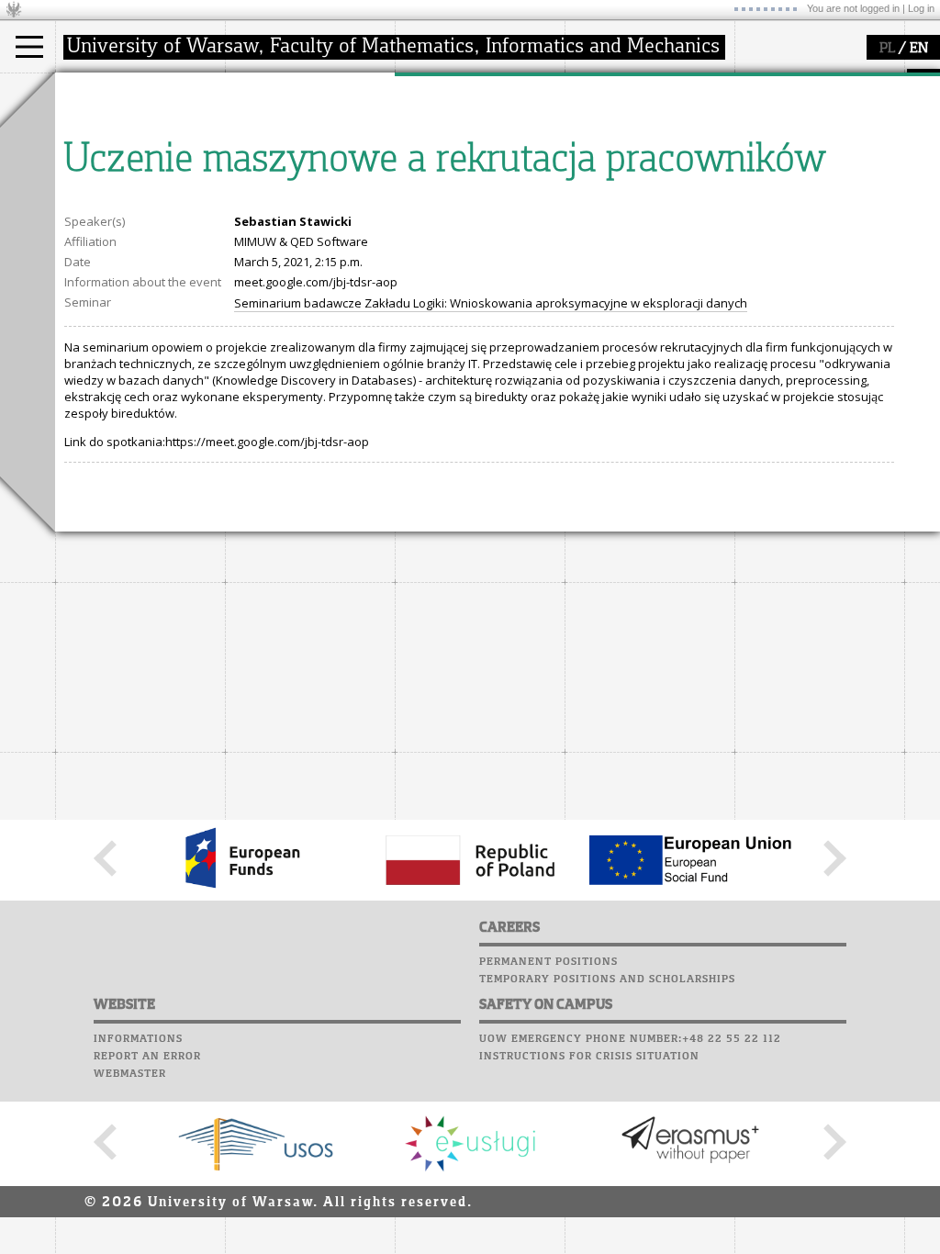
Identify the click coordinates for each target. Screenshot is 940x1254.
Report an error (147, 1056)
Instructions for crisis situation (589, 1056)
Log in (921, 8)
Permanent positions (548, 962)
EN (919, 48)
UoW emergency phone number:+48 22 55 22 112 (630, 1039)
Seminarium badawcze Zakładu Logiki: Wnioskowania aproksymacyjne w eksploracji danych (490, 303)
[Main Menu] (29, 47)
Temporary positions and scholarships (607, 979)
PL (887, 48)
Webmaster (130, 1074)
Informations (138, 1039)
